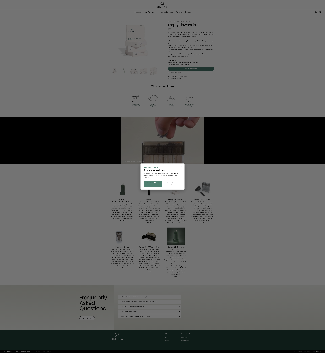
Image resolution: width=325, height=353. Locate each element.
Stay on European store (172, 184)
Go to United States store (153, 184)
